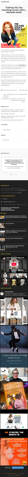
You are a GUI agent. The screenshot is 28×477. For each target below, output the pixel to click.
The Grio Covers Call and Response (9, 120)
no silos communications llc (11, 473)
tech (16, 90)
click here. (19, 192)
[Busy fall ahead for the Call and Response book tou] (14, 451)
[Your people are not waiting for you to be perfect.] (14, 311)
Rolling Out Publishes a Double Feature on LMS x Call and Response (16, 231)
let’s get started (22, 190)
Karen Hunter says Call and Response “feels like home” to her (14, 246)
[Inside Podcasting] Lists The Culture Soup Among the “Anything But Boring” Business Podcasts (14, 162)
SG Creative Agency (16, 475)
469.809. (5, 198)
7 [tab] (17, 174)
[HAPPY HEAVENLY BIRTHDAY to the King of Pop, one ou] (14, 339)
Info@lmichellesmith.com (9, 201)
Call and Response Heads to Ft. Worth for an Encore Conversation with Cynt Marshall (16, 216)
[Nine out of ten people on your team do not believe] (14, 423)
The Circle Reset (4, 113)
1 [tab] (10, 174)
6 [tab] (16, 174)
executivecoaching (10, 90)
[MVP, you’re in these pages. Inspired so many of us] (14, 395)
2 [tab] (11, 174)
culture (3, 90)
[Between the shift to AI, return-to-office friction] (14, 367)
